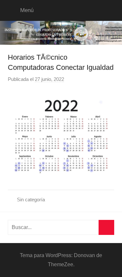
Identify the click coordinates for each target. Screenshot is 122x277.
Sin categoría (31, 199)
